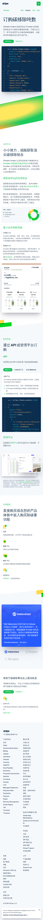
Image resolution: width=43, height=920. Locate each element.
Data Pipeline (8, 768)
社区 (4, 867)
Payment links (8, 790)
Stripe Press (27, 867)
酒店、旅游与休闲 (29, 790)
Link (4, 785)
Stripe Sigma (8, 805)
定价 (4, 742)
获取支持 (6, 895)
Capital (5, 754)
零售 (24, 807)
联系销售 (19, 692)
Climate (6, 10)
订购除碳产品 (18, 370)
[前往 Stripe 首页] (5, 731)
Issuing (5, 782)
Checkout (6, 757)
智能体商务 (27, 748)
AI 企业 (25, 779)
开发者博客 (27, 851)
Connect (6, 762)
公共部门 (26, 805)
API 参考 (26, 837)
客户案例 (6, 862)
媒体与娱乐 (27, 796)
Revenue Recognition (11, 802)
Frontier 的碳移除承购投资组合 (16, 163)
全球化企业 (27, 762)
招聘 (24, 862)
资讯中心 (26, 865)
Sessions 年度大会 (9, 870)
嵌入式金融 (27, 757)
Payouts (6, 796)
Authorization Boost (10, 748)
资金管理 (26, 771)
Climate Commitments (26, 482)
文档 (33, 10)
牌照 (4, 879)
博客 (4, 865)
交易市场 (26, 768)
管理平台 (14, 443)
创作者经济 (27, 782)
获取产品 (8, 370)
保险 (24, 793)
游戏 (24, 788)
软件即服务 (27, 776)
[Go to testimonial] (19, 645)
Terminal (6, 810)
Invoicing (6, 779)
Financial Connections (11, 773)
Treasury (6, 813)
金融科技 (26, 785)
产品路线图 (27, 859)
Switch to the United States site (14, 915)
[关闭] (39, 910)
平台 (24, 773)
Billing (5, 751)
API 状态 (26, 840)
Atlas (5, 745)
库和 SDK (26, 845)
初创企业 (26, 745)
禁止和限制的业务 (9, 876)
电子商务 (26, 754)
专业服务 (26, 802)
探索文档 (19, 41)
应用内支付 (27, 765)
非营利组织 (27, 799)
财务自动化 (27, 759)
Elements (6, 771)
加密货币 (6, 765)
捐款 (38, 10)
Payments (7, 793)
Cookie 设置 (7, 884)
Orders (27, 10)
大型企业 (26, 742)
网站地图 (6, 881)
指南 (4, 859)
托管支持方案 (7, 898)
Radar (5, 799)
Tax (4, 807)
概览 (22, 10)
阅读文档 (6, 713)
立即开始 (8, 41)
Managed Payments (10, 788)
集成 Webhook (31, 370)
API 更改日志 (27, 842)
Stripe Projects (28, 848)
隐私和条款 (7, 873)
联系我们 (6, 578)
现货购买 (9, 257)
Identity (6, 776)
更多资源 (6, 887)
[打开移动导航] (39, 4)
